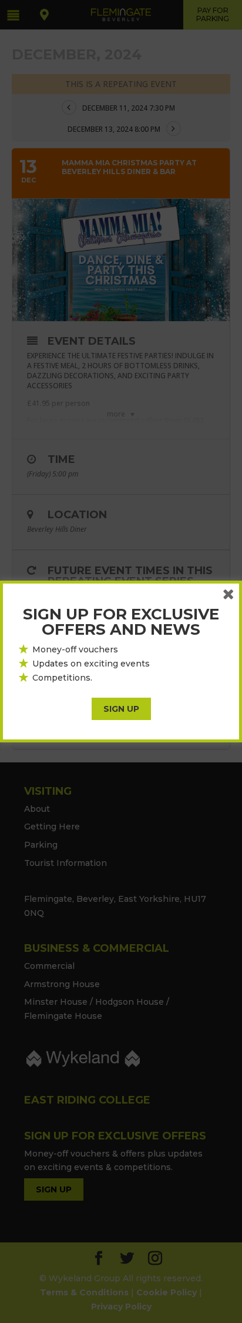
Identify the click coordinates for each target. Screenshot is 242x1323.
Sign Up (121, 709)
